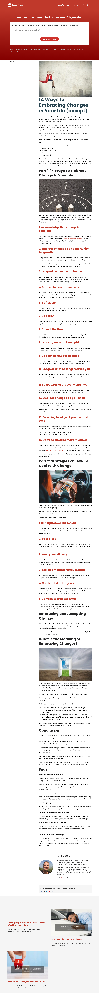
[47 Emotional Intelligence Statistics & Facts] (27, 952)
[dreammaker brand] (16, 3)
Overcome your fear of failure (55, 450)
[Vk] (52, 892)
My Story (63, 877)
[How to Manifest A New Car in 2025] (71, 910)
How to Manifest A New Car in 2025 (67, 939)
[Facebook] (41, 892)
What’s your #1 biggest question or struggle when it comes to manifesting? (46, 25)
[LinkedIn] (47, 892)
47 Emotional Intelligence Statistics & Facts (27, 981)
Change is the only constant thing (73, 239)
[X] (44, 892)
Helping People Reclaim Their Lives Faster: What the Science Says (26, 924)
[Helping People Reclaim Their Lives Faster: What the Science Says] (27, 914)
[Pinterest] (49, 892)
